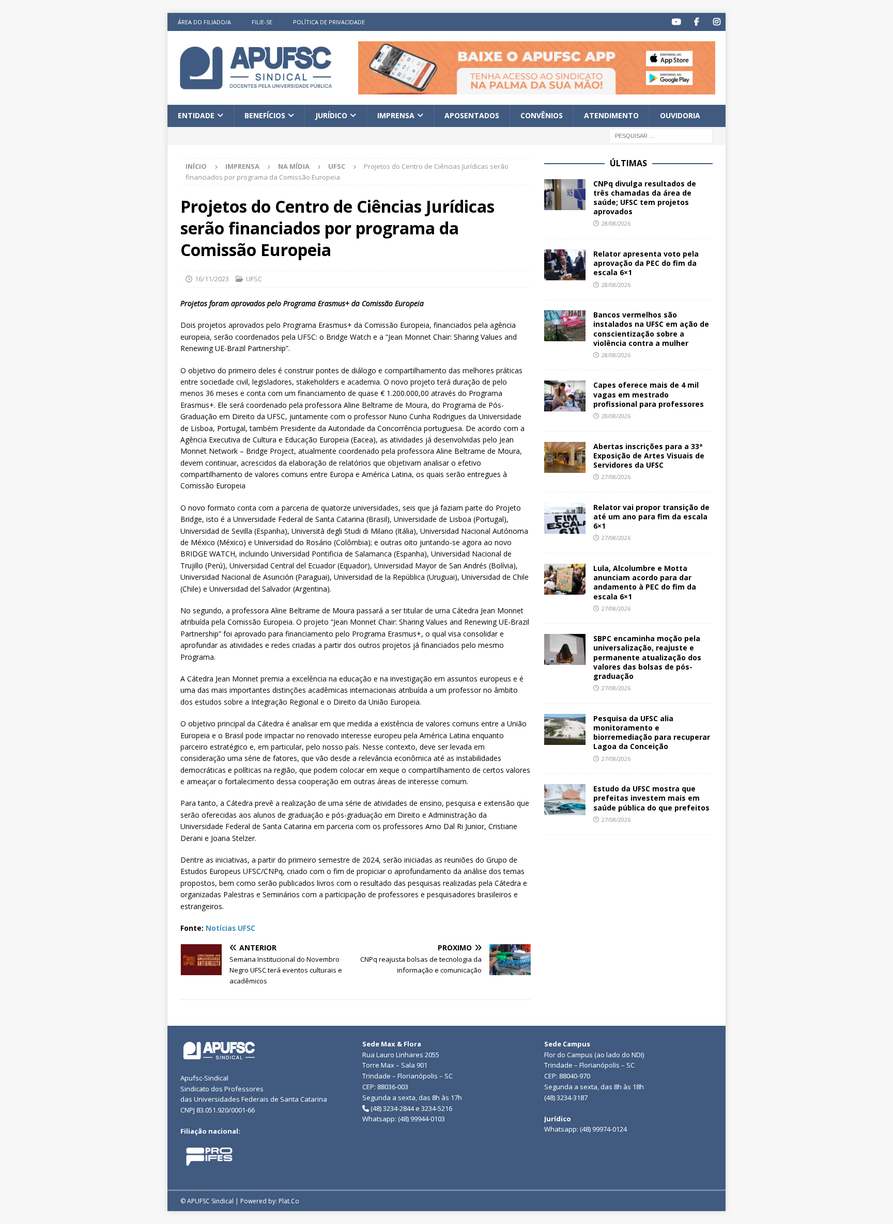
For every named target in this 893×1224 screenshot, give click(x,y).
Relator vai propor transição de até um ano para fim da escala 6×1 (651, 516)
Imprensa (395, 115)
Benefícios (264, 115)
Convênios (541, 115)
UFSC (254, 278)
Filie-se (262, 22)
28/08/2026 (616, 223)
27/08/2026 (616, 477)
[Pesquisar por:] (661, 135)
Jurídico (331, 115)
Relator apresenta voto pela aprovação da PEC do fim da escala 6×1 (646, 263)
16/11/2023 (212, 278)
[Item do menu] (676, 22)
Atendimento (611, 115)
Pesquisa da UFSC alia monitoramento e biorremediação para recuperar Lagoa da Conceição (651, 732)
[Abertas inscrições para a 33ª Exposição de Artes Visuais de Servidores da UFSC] (565, 457)
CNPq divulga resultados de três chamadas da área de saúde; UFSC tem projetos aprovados (644, 198)
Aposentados (471, 115)
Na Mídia (294, 166)
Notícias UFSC (230, 928)
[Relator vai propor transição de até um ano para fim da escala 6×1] (565, 518)
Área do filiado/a (204, 22)
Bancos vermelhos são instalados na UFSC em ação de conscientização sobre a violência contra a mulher (651, 329)
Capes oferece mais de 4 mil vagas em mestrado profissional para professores (648, 394)
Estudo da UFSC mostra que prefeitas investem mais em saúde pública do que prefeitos (651, 798)
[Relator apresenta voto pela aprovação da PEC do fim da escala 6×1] (565, 264)
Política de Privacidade (329, 22)
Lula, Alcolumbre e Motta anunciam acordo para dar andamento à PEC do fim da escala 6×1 (644, 582)
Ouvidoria (680, 115)
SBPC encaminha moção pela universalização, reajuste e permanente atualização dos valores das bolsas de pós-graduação (647, 657)
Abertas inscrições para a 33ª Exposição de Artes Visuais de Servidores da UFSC (648, 455)
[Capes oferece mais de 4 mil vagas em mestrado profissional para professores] (565, 395)
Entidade (196, 115)
